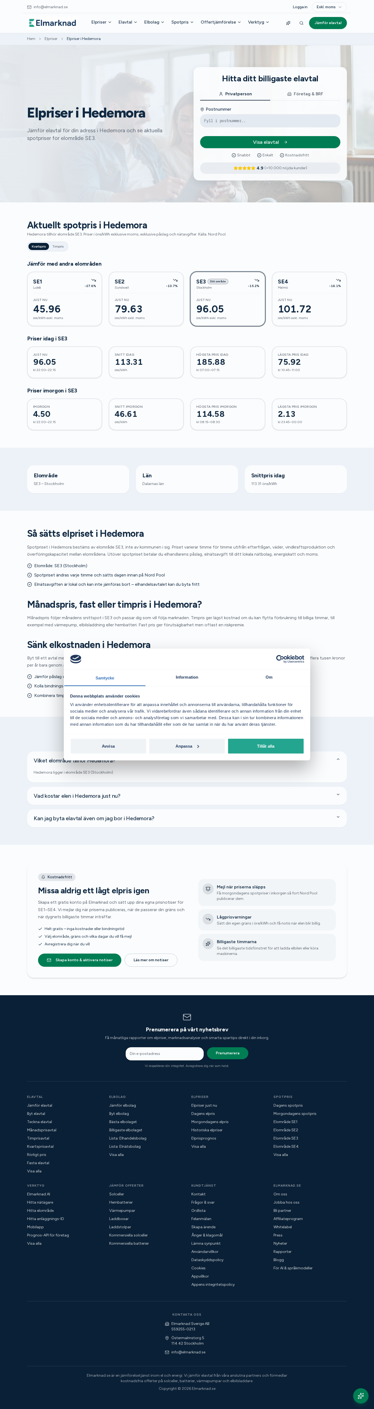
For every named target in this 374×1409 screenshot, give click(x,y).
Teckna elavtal (39, 1122)
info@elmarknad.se (188, 1352)
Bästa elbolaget (123, 1122)
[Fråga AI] (288, 23)
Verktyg (256, 22)
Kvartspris (39, 246)
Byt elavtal (36, 1113)
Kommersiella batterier (129, 1243)
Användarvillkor (204, 1251)
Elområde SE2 (286, 1130)
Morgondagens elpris (210, 1122)
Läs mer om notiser (151, 960)
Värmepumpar (122, 1210)
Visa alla (34, 1171)
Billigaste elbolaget (125, 1130)
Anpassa (184, 746)
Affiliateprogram (288, 1218)
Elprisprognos (203, 1138)
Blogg (279, 1260)
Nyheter (280, 1243)
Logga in (300, 7)
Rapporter (283, 1251)
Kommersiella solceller (128, 1235)
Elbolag (151, 22)
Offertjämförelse (218, 22)
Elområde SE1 (286, 1122)
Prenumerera (228, 1053)
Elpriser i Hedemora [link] (84, 38)
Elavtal (125, 22)
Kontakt (198, 1194)
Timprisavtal (38, 1138)
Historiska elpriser (207, 1130)
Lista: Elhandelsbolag (127, 1138)
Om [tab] (269, 677)
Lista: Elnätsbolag (125, 1146)
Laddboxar (119, 1218)
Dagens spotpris (288, 1105)
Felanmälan (201, 1218)
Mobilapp (35, 1227)
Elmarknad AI (38, 1194)
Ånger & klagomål (207, 1235)
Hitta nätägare (40, 1202)
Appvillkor (200, 1276)
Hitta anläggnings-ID (45, 1218)
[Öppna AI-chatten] (361, 1396)
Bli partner (282, 1210)
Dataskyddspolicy (207, 1260)
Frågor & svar (203, 1202)
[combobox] (329, 7)
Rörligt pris (36, 1154)
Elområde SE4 (286, 1146)
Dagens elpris (203, 1113)
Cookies (198, 1268)
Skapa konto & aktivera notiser (84, 960)
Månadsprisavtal (41, 1130)
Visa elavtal (266, 142)
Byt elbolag (119, 1113)
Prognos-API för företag (48, 1235)
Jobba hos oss (287, 1202)
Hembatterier (121, 1202)
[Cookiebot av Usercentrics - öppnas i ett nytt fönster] (280, 659)
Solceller (116, 1194)
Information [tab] (187, 677)
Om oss (280, 1194)
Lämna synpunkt (206, 1243)
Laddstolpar (120, 1227)
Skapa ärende (203, 1227)
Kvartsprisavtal (40, 1146)
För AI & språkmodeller (293, 1268)
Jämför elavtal (328, 23)
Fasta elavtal (38, 1163)
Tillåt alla (265, 746)
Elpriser (99, 22)
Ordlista (198, 1210)
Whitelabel (283, 1227)
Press (278, 1235)
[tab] (235, 94)
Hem (31, 38)
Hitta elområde (40, 1210)
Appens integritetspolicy (213, 1284)
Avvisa (108, 746)
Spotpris (180, 22)
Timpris (58, 246)
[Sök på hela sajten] (301, 23)
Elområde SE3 (286, 1138)
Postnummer (218, 109)
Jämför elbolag (122, 1105)
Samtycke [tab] (105, 678)
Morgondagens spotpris (295, 1113)
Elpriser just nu (204, 1105)
